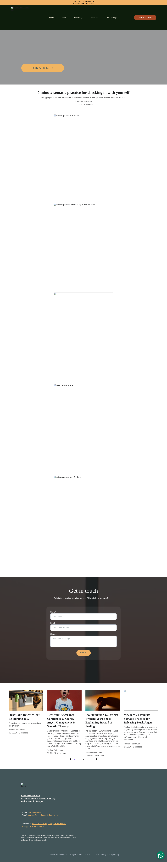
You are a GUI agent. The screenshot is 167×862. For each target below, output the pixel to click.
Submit (83, 653)
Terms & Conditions (91, 854)
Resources (95, 17)
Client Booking (145, 18)
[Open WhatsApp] (161, 855)
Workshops (78, 17)
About (63, 17)
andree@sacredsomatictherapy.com (44, 815)
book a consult (42, 68)
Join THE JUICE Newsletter (83, 4)
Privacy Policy (106, 854)
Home (51, 17)
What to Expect (112, 17)
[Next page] (97, 759)
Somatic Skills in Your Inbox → (83, 1)
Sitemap (116, 854)
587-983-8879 (34, 812)
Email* (52, 623)
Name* (53, 612)
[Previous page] (70, 759)
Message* (54, 634)
